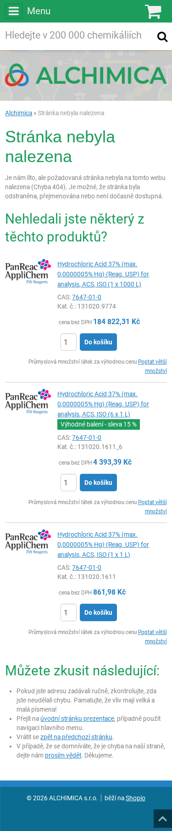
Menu (38, 11)
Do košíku (98, 342)
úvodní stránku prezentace (77, 718)
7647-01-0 (86, 297)
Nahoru (163, 816)
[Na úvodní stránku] (86, 74)
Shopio (135, 798)
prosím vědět (63, 755)
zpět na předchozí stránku (76, 737)
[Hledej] (162, 36)
